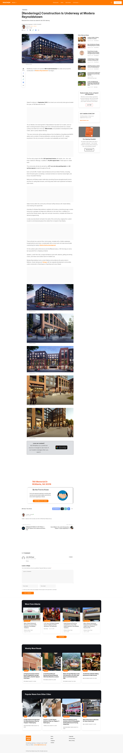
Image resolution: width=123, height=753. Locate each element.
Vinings (45, 262)
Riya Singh (95, 87)
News (25, 716)
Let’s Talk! (89, 104)
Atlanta (26, 670)
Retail (62, 2)
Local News (27, 620)
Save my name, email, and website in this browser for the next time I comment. (40, 589)
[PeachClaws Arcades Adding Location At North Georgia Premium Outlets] (82, 53)
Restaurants (55, 2)
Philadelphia (66, 716)
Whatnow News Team (28, 630)
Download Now (89, 149)
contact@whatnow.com (40, 744)
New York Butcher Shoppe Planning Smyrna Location (94, 45)
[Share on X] (30, 30)
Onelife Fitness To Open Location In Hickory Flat (93, 59)
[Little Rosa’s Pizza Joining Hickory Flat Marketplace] (82, 67)
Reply (71, 557)
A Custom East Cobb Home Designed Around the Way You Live (94, 74)
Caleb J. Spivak (33, 26)
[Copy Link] (33, 30)
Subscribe (118, 2)
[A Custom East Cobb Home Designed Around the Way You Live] (82, 74)
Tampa (85, 716)
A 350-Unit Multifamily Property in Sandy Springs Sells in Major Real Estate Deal (93, 83)
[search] (111, 2)
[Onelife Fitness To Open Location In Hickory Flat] (82, 60)
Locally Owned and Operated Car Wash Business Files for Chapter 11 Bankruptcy (31, 721)
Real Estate (68, 2)
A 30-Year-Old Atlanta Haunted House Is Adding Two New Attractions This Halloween (51, 625)
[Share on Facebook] (27, 30)
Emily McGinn (96, 40)
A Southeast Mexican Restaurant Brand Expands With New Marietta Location (51, 675)
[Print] (35, 30)
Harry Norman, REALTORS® (92, 78)
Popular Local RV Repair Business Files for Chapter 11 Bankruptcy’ (51, 721)
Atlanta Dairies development (47, 245)
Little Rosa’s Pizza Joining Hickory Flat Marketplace (94, 66)
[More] (38, 30)
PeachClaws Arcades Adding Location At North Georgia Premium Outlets (93, 52)
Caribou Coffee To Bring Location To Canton (93, 38)
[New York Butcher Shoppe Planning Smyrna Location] (82, 46)
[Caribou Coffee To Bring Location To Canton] (82, 39)
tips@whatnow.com (84, 120)
